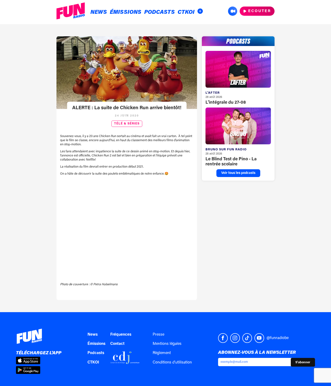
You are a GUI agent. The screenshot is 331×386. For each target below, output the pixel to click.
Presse (158, 335)
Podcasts (159, 12)
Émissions (125, 12)
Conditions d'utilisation (172, 362)
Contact (117, 344)
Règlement (162, 353)
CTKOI (186, 12)
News (98, 12)
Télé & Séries (127, 123)
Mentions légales (167, 344)
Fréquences (120, 335)
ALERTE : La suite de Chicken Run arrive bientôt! (126, 108)
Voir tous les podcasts (238, 173)
